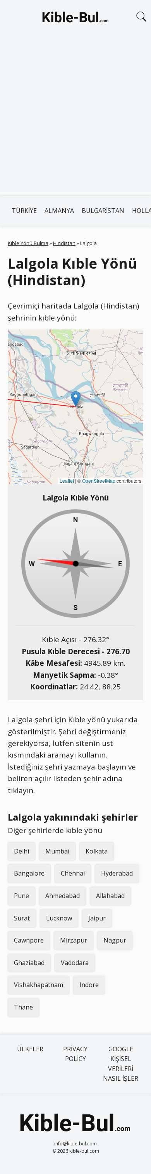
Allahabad (110, 895)
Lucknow (59, 918)
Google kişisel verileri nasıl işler (120, 1064)
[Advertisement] (75, 116)
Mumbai (57, 851)
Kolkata (97, 851)
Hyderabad (117, 873)
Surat (22, 918)
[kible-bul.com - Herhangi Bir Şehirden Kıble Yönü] (75, 18)
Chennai (73, 873)
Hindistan (64, 243)
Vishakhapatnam (38, 984)
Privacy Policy (75, 1054)
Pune (21, 895)
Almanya (59, 210)
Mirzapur (73, 940)
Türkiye (24, 210)
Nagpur (114, 940)
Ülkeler (30, 1049)
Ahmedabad (62, 895)
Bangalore (29, 873)
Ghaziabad (29, 962)
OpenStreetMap (98, 480)
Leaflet (67, 480)
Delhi (21, 851)
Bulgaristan (103, 210)
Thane (23, 1007)
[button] (76, 399)
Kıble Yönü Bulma (28, 243)
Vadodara (75, 962)
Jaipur (97, 918)
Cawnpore (29, 940)
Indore (89, 984)
